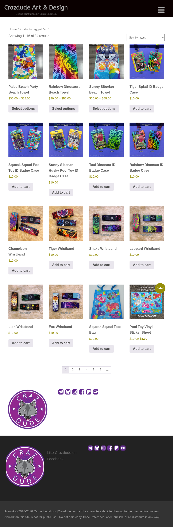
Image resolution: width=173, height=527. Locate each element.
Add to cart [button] (142, 108)
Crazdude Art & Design (36, 7)
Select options (23, 108)
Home (12, 29)
